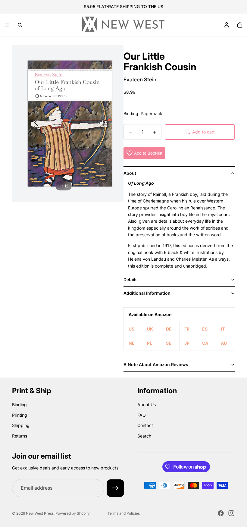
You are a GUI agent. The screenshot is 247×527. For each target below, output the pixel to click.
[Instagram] (231, 513)
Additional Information (147, 293)
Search (144, 435)
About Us (146, 404)
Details (131, 279)
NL (131, 343)
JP (186, 343)
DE (169, 328)
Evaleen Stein (140, 80)
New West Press (40, 513)
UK (150, 328)
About (130, 173)
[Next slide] (105, 123)
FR (186, 328)
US (131, 328)
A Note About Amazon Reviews (156, 364)
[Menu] (7, 25)
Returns (19, 435)
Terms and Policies (124, 513)
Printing (19, 415)
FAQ (141, 415)
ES (205, 328)
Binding (19, 404)
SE (168, 343)
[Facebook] (220, 513)
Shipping (21, 425)
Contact (145, 425)
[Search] (20, 25)
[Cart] (239, 25)
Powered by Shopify (72, 513)
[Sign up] (115, 488)
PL (149, 343)
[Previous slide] (34, 123)
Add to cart (203, 131)
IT (223, 328)
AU (224, 343)
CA (205, 343)
